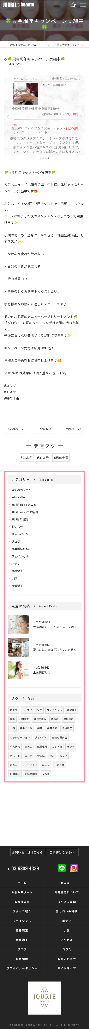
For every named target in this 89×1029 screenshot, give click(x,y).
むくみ (63, 755)
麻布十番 (15, 755)
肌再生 (28, 746)
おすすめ (57, 746)
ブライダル (41, 737)
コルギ (46, 773)
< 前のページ (15, 429)
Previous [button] (8, 117)
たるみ (13, 764)
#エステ (43, 457)
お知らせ (17, 526)
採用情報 (52, 728)
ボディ (15, 563)
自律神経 (15, 773)
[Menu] (82, 4)
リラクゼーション (20, 737)
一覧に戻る (44, 429)
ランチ (71, 746)
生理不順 (60, 764)
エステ (28, 755)
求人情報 (15, 746)
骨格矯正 (17, 571)
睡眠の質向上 (59, 737)
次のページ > (73, 429)
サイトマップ (67, 968)
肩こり (46, 764)
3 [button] (46, 158)
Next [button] (81, 117)
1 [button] (40, 158)
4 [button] (48, 158)
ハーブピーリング (32, 710)
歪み (52, 755)
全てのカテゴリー (23, 490)
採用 (39, 728)
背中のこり (26, 728)
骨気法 (41, 755)
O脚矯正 (24, 719)
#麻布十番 (61, 457)
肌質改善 (42, 746)
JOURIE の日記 (19, 519)
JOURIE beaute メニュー (25, 504)
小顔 (14, 578)
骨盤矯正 (17, 585)
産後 (12, 719)
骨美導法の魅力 (21, 549)
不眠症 (55, 719)
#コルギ (26, 457)
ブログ (15, 541)
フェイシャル (20, 556)
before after (18, 497)
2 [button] (43, 158)
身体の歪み (40, 719)
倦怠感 (13, 710)
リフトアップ (29, 764)
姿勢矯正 (68, 719)
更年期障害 (31, 773)
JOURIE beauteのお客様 (24, 512)
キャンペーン (20, 534)
